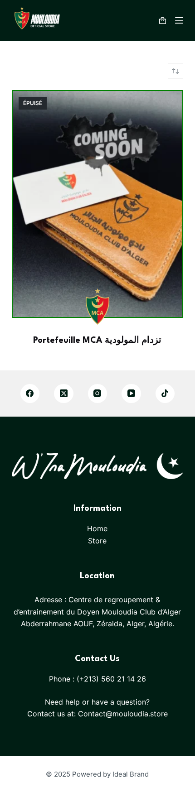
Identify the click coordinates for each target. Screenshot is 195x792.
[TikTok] (165, 393)
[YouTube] (131, 393)
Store (97, 540)
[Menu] (179, 20)
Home (97, 528)
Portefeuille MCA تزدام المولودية (97, 340)
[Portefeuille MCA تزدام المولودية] (97, 204)
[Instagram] (97, 393)
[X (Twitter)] (63, 393)
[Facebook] (30, 393)
